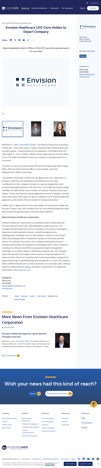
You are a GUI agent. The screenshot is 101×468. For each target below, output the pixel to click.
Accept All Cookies (85, 464)
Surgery (32, 296)
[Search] (87, 3)
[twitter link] (79, 459)
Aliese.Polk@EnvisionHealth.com (13, 286)
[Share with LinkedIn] (10, 40)
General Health (19, 299)
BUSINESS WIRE (27, 144)
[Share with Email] (23, 40)
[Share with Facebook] (19, 40)
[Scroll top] (93, 404)
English (83, 56)
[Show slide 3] (59, 129)
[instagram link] (98, 459)
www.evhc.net (24, 270)
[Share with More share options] (32, 40)
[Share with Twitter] (15, 40)
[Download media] (3, 113)
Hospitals (24, 296)
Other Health (41, 296)
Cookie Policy (50, 464)
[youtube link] (88, 459)
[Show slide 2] (36, 129)
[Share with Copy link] (28, 40)
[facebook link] (93, 459)
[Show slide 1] (12, 129)
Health (16, 296)
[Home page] (10, 8)
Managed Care (53, 296)
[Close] (98, 464)
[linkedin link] (83, 459)
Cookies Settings (70, 464)
